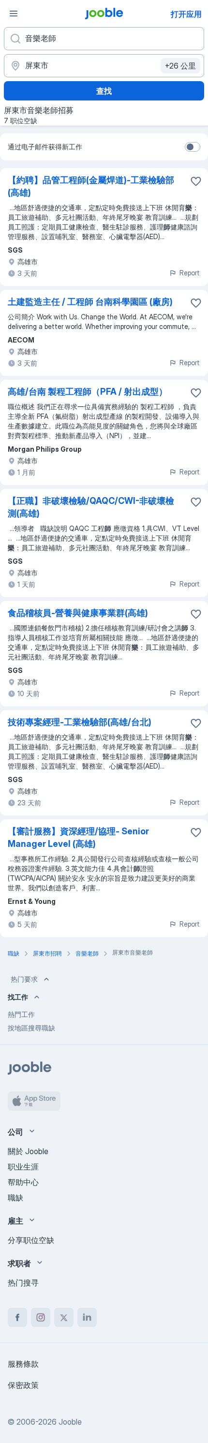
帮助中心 (23, 1182)
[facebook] (17, 1317)
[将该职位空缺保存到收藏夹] (196, 181)
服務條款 (23, 1364)
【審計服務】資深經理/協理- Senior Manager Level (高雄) (78, 837)
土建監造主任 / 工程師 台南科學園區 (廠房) (90, 302)
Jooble (70, 1422)
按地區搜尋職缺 (31, 1028)
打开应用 (186, 14)
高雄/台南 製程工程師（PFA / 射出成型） (87, 391)
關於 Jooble (28, 1151)
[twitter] (64, 1317)
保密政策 (23, 1385)
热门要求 (24, 979)
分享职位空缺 (31, 1240)
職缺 (15, 1197)
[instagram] (40, 1317)
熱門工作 (21, 1014)
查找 (104, 91)
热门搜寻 (23, 1282)
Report (189, 273)
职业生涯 (23, 1167)
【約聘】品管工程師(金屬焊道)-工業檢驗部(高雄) (91, 186)
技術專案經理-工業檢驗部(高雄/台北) (79, 722)
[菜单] (13, 13)
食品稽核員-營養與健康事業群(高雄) (78, 613)
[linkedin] (87, 1317)
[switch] (192, 147)
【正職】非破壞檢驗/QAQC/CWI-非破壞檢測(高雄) (91, 507)
